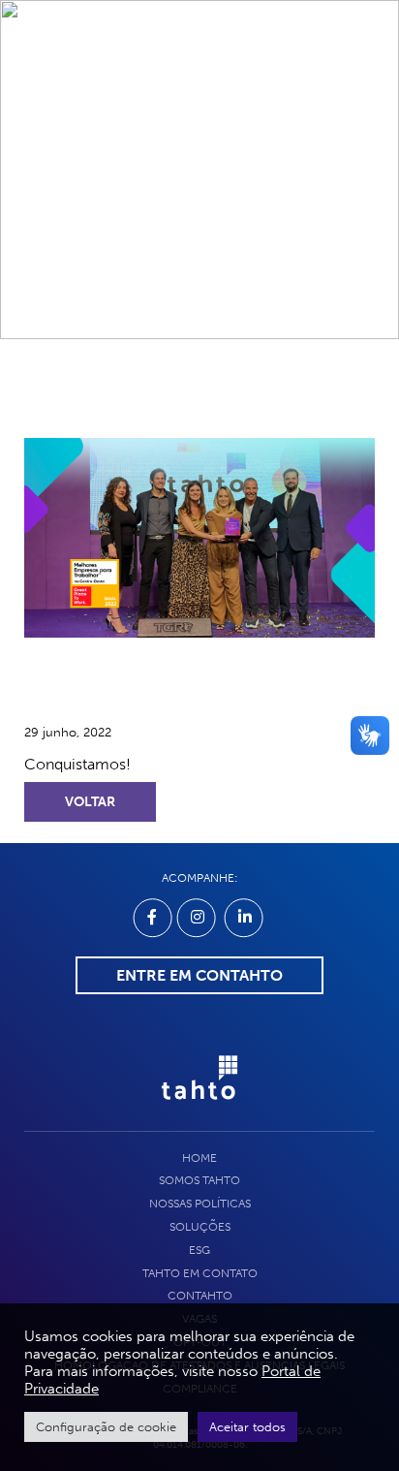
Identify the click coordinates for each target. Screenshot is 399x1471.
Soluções (199, 1227)
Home (199, 1158)
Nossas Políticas (200, 1203)
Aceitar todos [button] (247, 1427)
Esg (199, 1250)
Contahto (200, 1295)
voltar (90, 802)
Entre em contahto (199, 975)
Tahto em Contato (200, 1273)
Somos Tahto (199, 1180)
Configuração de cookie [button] (106, 1427)
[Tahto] (199, 1109)
